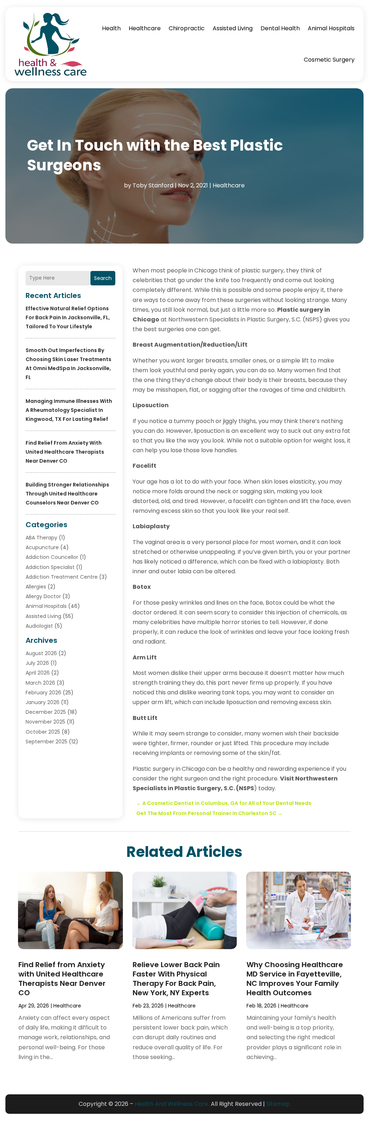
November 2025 (45, 721)
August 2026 (41, 653)
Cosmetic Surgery (329, 59)
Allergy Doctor (43, 596)
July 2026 (37, 663)
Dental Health (280, 28)
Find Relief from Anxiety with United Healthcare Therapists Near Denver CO (65, 451)
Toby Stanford (153, 185)
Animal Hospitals (331, 28)
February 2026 (43, 692)
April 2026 (38, 672)
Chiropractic (187, 28)
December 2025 (46, 712)
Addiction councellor (52, 557)
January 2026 (42, 702)
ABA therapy (41, 537)
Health (111, 28)
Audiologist (39, 626)
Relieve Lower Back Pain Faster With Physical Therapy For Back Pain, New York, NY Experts (176, 979)
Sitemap (278, 1104)
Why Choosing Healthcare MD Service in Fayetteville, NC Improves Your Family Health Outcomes (294, 979)
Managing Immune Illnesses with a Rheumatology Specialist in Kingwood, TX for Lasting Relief (69, 410)
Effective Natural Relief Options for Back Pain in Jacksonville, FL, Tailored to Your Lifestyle (68, 317)
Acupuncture (42, 547)
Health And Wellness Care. (172, 1104)
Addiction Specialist (50, 567)
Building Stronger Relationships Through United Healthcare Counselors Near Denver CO (67, 493)
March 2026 (40, 682)
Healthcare (145, 28)
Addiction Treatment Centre (62, 576)
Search (103, 278)
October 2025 (43, 731)
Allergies (36, 586)
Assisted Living (233, 28)
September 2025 (46, 741)
